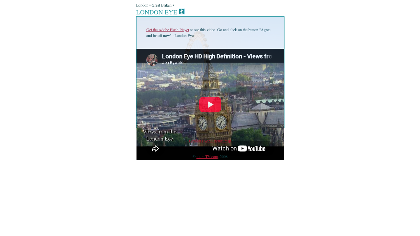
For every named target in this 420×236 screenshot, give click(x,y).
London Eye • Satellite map (210, 140)
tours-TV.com (207, 156)
